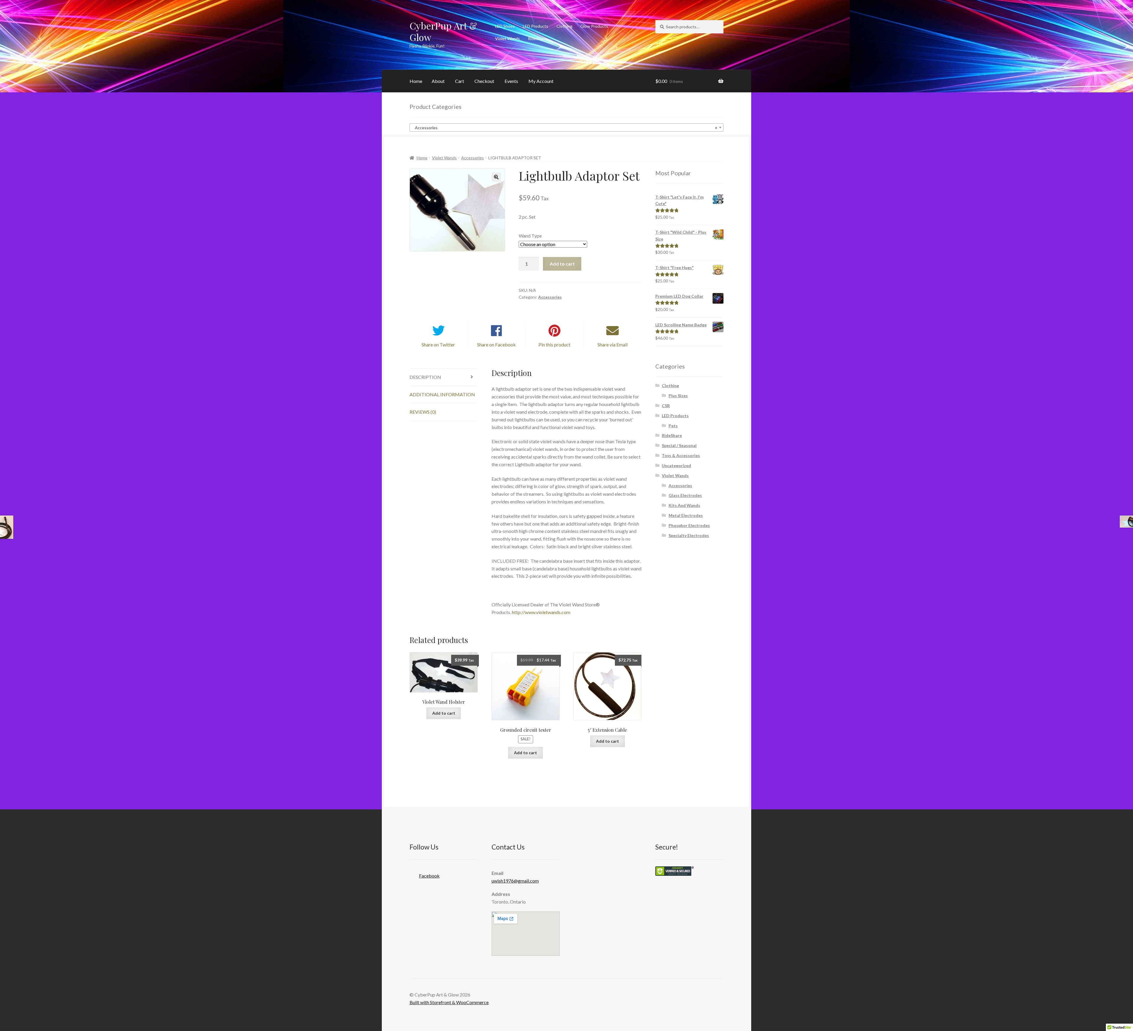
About (438, 81)
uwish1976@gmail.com (515, 880)
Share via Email (612, 344)
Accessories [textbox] (564, 127)
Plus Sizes (678, 395)
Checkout (484, 81)
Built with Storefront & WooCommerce (449, 1002)
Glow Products (594, 26)
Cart (459, 81)
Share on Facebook (496, 344)
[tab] (444, 377)
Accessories (472, 157)
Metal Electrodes (686, 515)
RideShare (537, 38)
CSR (666, 405)
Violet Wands (507, 38)
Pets (673, 425)
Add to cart (562, 263)
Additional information (442, 394)
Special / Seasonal (679, 445)
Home (416, 81)
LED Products (535, 26)
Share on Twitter (438, 344)
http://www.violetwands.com (541, 612)
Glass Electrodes (685, 495)
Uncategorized (676, 465)
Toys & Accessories (681, 455)
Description (425, 377)
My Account (541, 81)
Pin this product (554, 344)
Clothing (564, 26)
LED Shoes (505, 26)
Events (511, 81)
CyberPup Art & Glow (443, 31)
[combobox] (566, 127)
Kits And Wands (684, 505)
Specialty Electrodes (689, 535)
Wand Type (530, 235)
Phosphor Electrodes (689, 525)
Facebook (429, 875)
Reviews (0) (423, 412)
